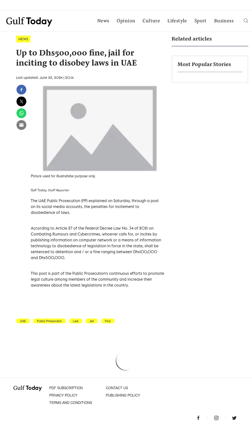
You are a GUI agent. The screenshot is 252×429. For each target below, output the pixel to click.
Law (76, 320)
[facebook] (21, 90)
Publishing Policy (123, 395)
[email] (21, 125)
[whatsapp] (21, 113)
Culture (151, 21)
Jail (91, 320)
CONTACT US (117, 387)
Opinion (126, 21)
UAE (23, 320)
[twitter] (21, 101)
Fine (108, 320)
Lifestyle (177, 21)
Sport (200, 21)
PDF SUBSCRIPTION (66, 387)
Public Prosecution (49, 320)
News (103, 21)
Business (224, 21)
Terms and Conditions (70, 402)
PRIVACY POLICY (63, 395)
